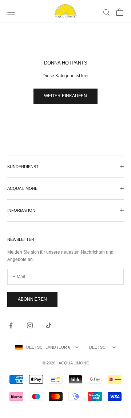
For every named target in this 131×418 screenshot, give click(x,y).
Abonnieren (32, 299)
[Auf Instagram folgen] (29, 325)
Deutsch (98, 347)
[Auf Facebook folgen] (11, 325)
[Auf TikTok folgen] (48, 325)
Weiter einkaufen (65, 95)
